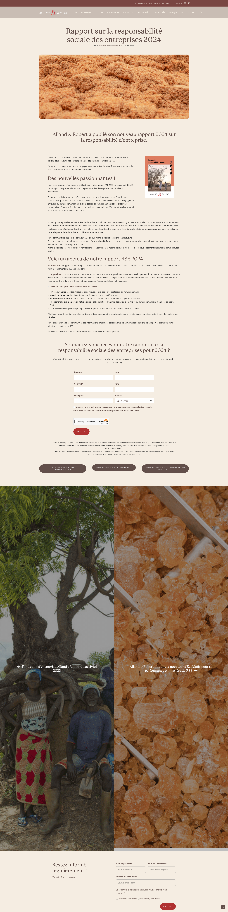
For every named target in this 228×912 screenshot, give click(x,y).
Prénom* (78, 372)
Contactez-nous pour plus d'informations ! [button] (63, 468)
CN (193, 12)
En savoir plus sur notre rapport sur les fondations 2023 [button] (165, 468)
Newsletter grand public (150, 899)
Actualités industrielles (128, 899)
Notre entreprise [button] (83, 12)
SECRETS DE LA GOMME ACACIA (142, 3)
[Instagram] (189, 3)
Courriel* (78, 384)
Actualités (160, 12)
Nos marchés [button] (129, 12)
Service (118, 395)
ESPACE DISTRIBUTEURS (161, 3)
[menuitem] (142, 3)
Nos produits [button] (113, 12)
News (100, 45)
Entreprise (79, 395)
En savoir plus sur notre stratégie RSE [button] (114, 467)
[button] (202, 12)
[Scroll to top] (223, 907)
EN (182, 12)
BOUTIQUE (173, 12)
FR (188, 12)
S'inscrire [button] (168, 906)
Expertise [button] (99, 12)
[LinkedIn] (185, 3)
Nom (117, 372)
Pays (117, 384)
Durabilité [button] (143, 12)
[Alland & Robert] (53, 12)
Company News (117, 45)
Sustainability (106, 45)
